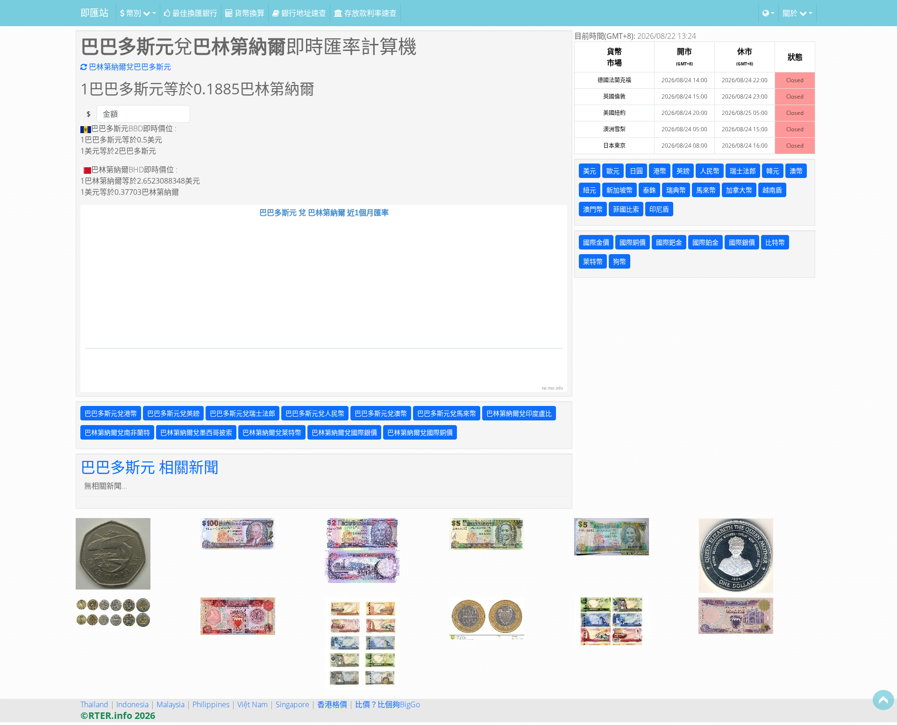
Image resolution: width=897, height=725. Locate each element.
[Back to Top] (883, 700)
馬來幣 (706, 189)
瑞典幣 (676, 189)
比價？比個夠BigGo (387, 704)
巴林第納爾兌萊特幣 (271, 432)
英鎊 (683, 170)
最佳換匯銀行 (194, 13)
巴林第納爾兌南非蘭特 (117, 432)
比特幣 (775, 242)
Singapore (292, 704)
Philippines (210, 704)
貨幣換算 (248, 13)
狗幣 (619, 261)
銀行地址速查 (302, 13)
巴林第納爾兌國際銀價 (344, 432)
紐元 (589, 189)
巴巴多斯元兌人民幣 (314, 413)
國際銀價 (742, 242)
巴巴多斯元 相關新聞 (149, 467)
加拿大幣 (739, 189)
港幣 (659, 170)
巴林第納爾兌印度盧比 (519, 413)
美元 (589, 170)
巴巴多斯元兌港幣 (111, 413)
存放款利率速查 (369, 13)
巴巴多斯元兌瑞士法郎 (242, 413)
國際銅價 (632, 242)
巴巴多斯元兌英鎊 (173, 413)
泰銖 (649, 189)
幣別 (133, 13)
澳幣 (796, 170)
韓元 (772, 170)
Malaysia (171, 704)
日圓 (636, 170)
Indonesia (132, 704)
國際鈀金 (669, 242)
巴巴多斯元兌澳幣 (381, 413)
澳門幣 (593, 209)
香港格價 (332, 704)
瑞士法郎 (743, 170)
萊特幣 (593, 261)
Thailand (94, 704)
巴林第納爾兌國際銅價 (420, 432)
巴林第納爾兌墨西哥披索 (196, 432)
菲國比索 (626, 209)
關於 (791, 13)
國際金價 (596, 242)
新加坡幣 (619, 189)
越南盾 (772, 189)
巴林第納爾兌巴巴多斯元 (129, 67)
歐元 (612, 170)
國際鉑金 (705, 242)
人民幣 (709, 170)
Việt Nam (252, 704)
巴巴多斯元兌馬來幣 (446, 413)
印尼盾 (659, 209)
